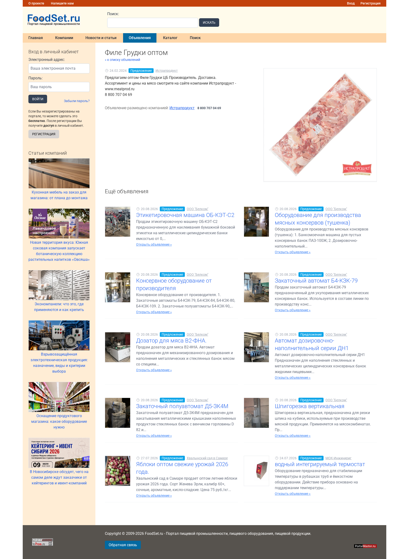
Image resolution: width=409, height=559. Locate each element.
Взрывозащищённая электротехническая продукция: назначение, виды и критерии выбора (59, 363)
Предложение (141, 70)
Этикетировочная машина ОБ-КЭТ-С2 (185, 215)
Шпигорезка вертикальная (309, 406)
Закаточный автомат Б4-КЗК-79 (316, 280)
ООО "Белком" (197, 209)
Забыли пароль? (77, 101)
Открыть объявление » (154, 244)
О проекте (36, 3)
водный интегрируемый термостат (320, 464)
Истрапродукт (167, 70)
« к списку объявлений (122, 60)
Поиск (195, 38)
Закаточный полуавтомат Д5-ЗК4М (182, 406)
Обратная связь (123, 545)
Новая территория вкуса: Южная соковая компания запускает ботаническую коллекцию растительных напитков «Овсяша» (59, 251)
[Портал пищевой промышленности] (62, 20)
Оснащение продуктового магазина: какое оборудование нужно (59, 421)
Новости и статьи (100, 38)
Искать (209, 22)
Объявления (140, 38)
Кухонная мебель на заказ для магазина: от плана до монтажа (59, 195)
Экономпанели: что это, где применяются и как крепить (59, 307)
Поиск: (113, 14)
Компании (64, 38)
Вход (351, 3)
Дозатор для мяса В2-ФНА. (171, 340)
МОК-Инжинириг (338, 458)
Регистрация (370, 3)
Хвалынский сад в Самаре (207, 458)
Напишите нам (62, 3)
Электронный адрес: (46, 59)
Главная (35, 38)
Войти (37, 99)
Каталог (170, 38)
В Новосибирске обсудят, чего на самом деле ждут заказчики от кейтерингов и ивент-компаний (59, 477)
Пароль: (35, 78)
